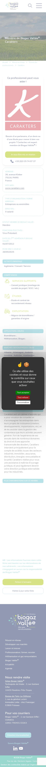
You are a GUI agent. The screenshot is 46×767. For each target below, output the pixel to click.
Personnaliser (23, 402)
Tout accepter (23, 392)
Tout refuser (23, 397)
